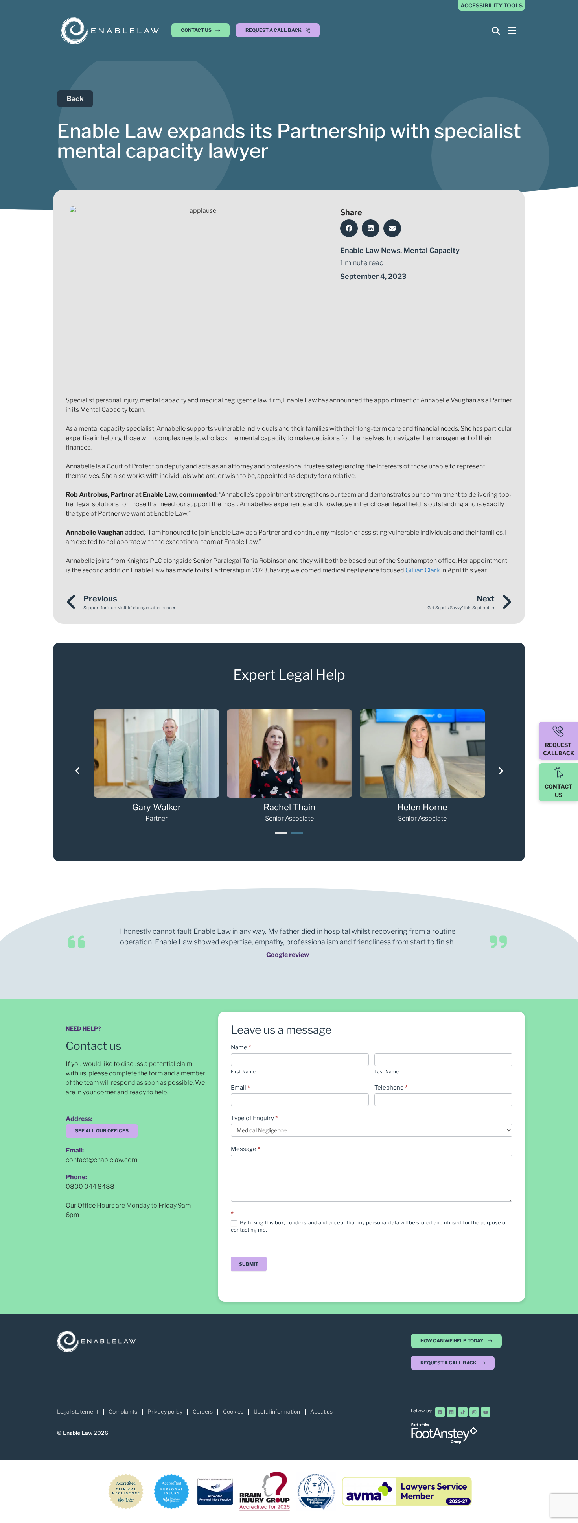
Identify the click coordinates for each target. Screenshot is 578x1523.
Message (245, 1148)
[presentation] (281, 833)
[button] (278, 32)
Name (241, 1047)
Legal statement (77, 1411)
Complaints (123, 1411)
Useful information (277, 1411)
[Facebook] (440, 1412)
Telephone (391, 1087)
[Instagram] (474, 1412)
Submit (248, 1264)
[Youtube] (485, 1412)
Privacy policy (164, 1411)
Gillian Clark (422, 570)
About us (321, 1411)
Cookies (233, 1411)
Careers (203, 1411)
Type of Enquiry (254, 1118)
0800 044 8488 (90, 1186)
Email (240, 1087)
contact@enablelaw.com (101, 1159)
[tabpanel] (156, 766)
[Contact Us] (558, 772)
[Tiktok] (463, 1412)
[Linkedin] (451, 1412)
